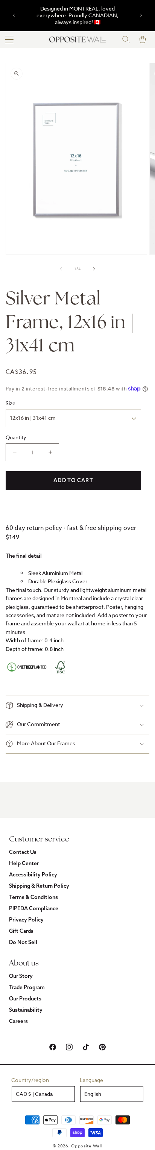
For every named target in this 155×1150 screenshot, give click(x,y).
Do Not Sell (23, 942)
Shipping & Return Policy (39, 885)
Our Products (25, 998)
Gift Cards (21, 931)
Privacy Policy (26, 919)
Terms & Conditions (33, 897)
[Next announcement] (141, 15)
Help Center (24, 863)
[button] (9, 39)
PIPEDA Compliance (33, 908)
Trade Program (27, 987)
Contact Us (22, 852)
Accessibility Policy (33, 874)
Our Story (21, 976)
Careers (18, 1021)
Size (10, 403)
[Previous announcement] (14, 15)
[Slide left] (61, 268)
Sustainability (26, 1009)
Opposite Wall (86, 1146)
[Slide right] (94, 268)
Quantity (16, 437)
